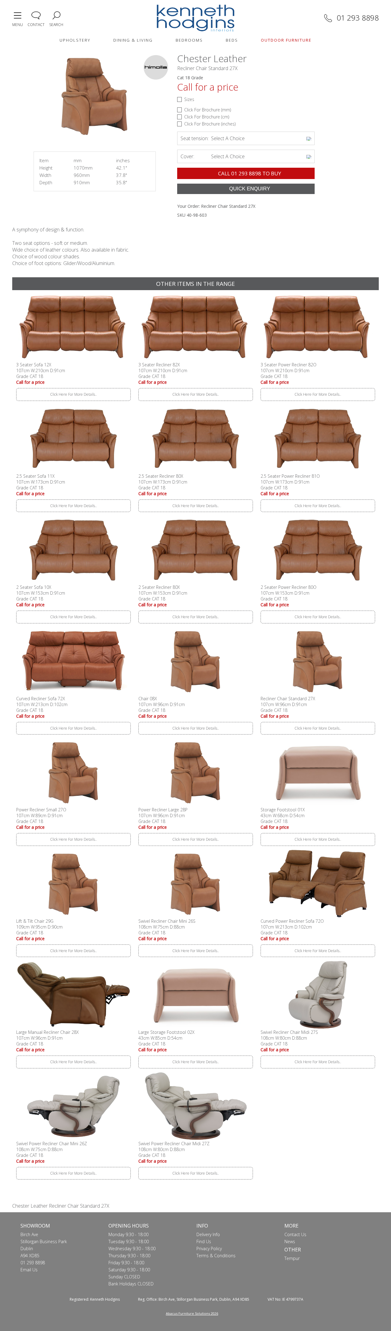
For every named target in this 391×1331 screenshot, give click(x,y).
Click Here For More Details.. (73, 394)
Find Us (203, 1241)
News (289, 1241)
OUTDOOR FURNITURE (286, 40)
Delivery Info (208, 1234)
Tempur (292, 1258)
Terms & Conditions (216, 1255)
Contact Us (295, 1234)
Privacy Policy (209, 1248)
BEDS (232, 40)
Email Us (29, 1270)
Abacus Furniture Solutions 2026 (192, 1313)
